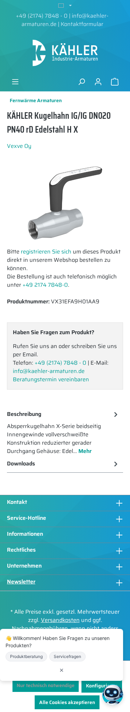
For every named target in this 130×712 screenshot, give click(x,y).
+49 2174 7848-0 (45, 285)
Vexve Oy (19, 146)
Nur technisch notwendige (46, 685)
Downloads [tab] (21, 463)
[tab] (63, 432)
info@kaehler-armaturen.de (49, 371)
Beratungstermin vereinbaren (51, 379)
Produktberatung (26, 656)
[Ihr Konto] (98, 82)
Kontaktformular (82, 24)
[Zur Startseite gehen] (65, 53)
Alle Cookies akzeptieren (67, 702)
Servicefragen (67, 656)
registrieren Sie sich (46, 251)
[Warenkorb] (114, 82)
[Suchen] (81, 82)
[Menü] (15, 82)
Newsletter (21, 582)
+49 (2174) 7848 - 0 (42, 15)
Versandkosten (60, 620)
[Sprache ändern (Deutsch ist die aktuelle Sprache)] (65, 6)
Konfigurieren (102, 685)
